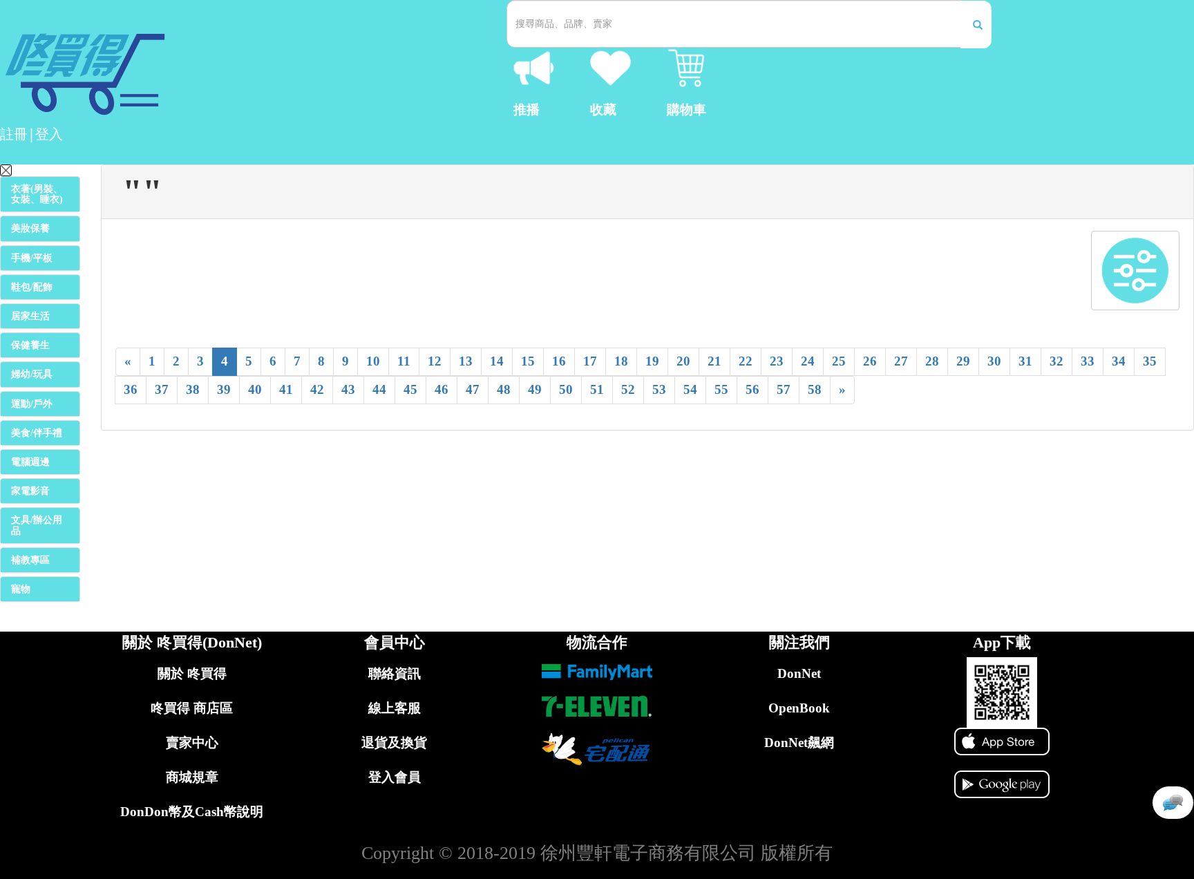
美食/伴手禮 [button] (36, 433)
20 (683, 361)
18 (621, 361)
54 (690, 389)
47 (473, 389)
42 (317, 389)
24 (808, 361)
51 (597, 389)
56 (752, 389)
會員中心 (394, 642)
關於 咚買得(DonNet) (192, 642)
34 (1119, 361)
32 (1056, 361)
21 (714, 361)
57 (783, 389)
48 (504, 389)
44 (379, 389)
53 (659, 389)
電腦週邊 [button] (30, 462)
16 (559, 361)
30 (994, 361)
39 (224, 389)
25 (839, 361)
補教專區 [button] (30, 560)
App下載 (1002, 642)
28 (932, 361)
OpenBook (799, 708)
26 (870, 361)
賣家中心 (192, 742)
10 (373, 361)
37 (162, 389)
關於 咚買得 (192, 673)
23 (777, 361)
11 (403, 361)
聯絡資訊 (394, 673)
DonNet (799, 673)
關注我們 (799, 642)
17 (590, 361)
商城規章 (192, 777)
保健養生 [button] (30, 345)
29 (963, 361)
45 (410, 389)
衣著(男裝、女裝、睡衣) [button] (37, 194)
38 (193, 389)
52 (628, 389)
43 (348, 389)
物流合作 (597, 642)
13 (466, 361)
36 (131, 389)
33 (1087, 361)
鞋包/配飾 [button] (32, 287)
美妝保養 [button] (30, 228)
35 (1150, 361)
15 (528, 361)
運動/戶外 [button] (32, 404)
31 (1025, 361)
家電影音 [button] (30, 491)
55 (721, 389)
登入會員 (394, 777)
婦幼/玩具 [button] (32, 374)
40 (255, 389)
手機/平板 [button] (32, 258)
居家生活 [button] (30, 316)
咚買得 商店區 (192, 708)
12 (435, 361)
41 (286, 389)
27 (901, 361)
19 (652, 361)
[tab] (40, 194)
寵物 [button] (20, 589)
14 (497, 361)
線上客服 (394, 708)
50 (566, 389)
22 (745, 361)
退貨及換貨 (394, 742)
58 (815, 389)
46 (441, 389)
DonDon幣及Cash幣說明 (191, 811)
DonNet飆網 (799, 742)
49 (535, 389)
